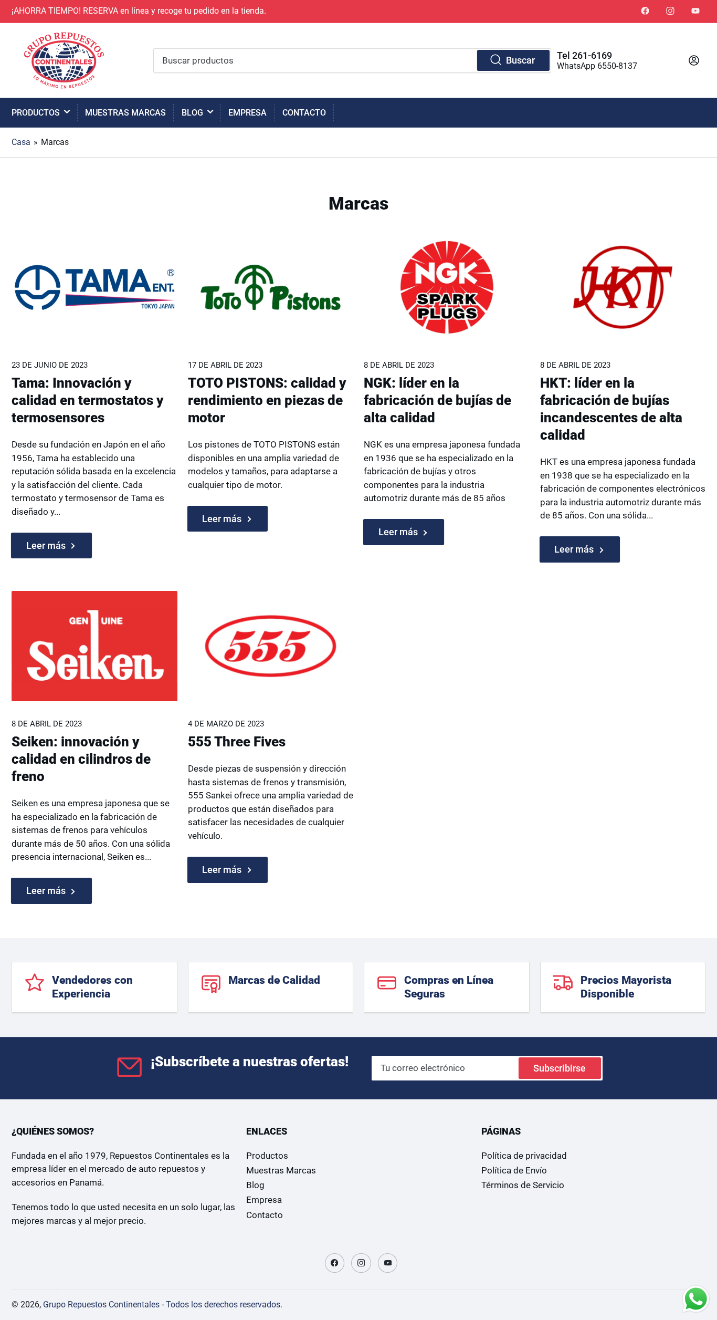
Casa (21, 142)
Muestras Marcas (125, 113)
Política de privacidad (524, 1156)
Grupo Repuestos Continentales (101, 1304)
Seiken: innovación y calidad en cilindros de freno (81, 759)
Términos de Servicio (522, 1185)
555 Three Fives (237, 742)
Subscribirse (559, 1068)
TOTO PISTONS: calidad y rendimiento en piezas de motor (267, 400)
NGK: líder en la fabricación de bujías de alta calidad (437, 400)
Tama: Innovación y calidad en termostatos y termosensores (87, 400)
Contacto (304, 113)
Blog (192, 113)
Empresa (247, 113)
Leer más (46, 545)
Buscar (520, 60)
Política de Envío (514, 1171)
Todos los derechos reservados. (224, 1304)
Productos (36, 113)
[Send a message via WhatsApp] (696, 1299)
